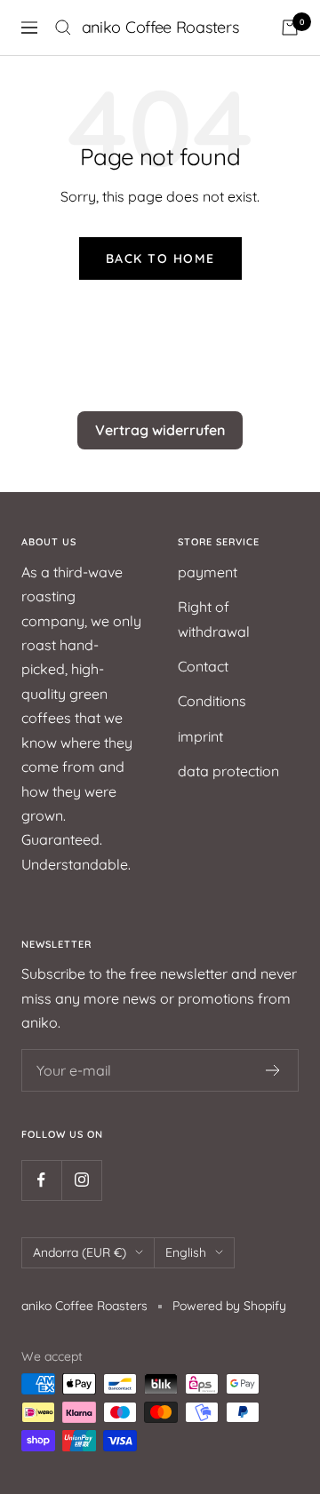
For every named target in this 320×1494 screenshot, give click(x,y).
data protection (228, 771)
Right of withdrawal (214, 619)
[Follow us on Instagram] (81, 1180)
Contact (203, 666)
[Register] (273, 1070)
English (185, 1252)
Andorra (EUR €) (79, 1252)
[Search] (63, 28)
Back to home (160, 258)
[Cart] (290, 28)
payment (207, 572)
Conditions (212, 701)
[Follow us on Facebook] (41, 1180)
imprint (200, 736)
